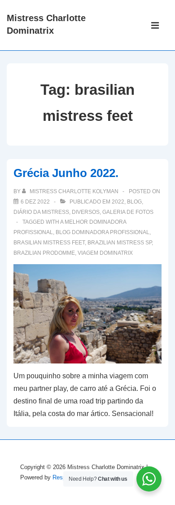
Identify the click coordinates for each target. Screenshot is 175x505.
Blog (134, 202)
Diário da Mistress (41, 212)
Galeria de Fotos (127, 212)
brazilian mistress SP (120, 242)
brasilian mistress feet (49, 242)
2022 (118, 202)
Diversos (86, 212)
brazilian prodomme (44, 253)
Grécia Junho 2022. (65, 173)
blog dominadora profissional (102, 232)
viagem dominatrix (105, 253)
